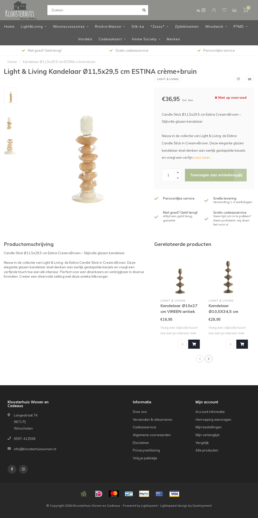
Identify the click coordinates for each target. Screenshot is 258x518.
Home (9, 26)
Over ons (140, 412)
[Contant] (83, 494)
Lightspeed (149, 505)
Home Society (144, 39)
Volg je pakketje (145, 458)
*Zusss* (157, 26)
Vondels (85, 39)
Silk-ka (138, 26)
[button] (200, 359)
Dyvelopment (202, 505)
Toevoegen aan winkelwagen (216, 175)
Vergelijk (202, 443)
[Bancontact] (129, 494)
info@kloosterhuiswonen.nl (35, 449)
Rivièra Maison (108, 26)
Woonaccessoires (69, 26)
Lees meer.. (202, 157)
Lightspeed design (173, 505)
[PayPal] (144, 494)
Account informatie (210, 412)
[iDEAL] (98, 494)
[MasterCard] (114, 494)
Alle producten (207, 450)
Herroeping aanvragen (213, 419)
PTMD (239, 26)
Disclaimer (141, 443)
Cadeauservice (144, 427)
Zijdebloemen (187, 26)
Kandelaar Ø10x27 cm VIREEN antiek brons (179, 311)
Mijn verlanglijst (207, 435)
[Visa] (174, 494)
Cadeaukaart (110, 39)
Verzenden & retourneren (152, 419)
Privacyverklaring (146, 450)
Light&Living (32, 26)
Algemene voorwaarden (152, 435)
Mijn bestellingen (209, 427)
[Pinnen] (159, 494)
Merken (173, 39)
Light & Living (168, 79)
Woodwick (214, 26)
